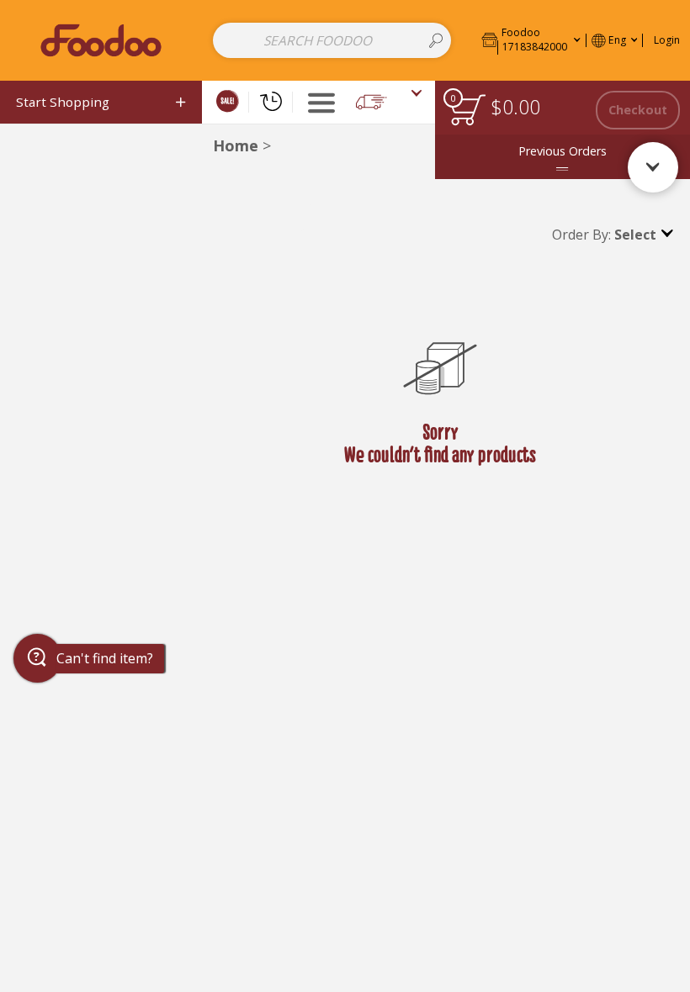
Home (235, 145)
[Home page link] (101, 40)
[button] (531, 40)
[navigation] (101, 102)
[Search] (436, 40)
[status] (467, 109)
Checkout (637, 110)
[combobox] (332, 40)
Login (667, 40)
